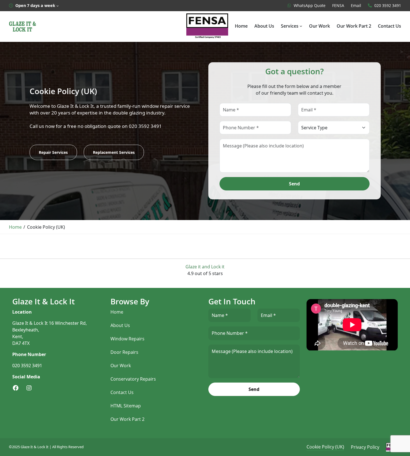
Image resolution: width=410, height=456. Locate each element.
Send (294, 184)
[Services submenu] (301, 26)
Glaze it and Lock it (205, 267)
